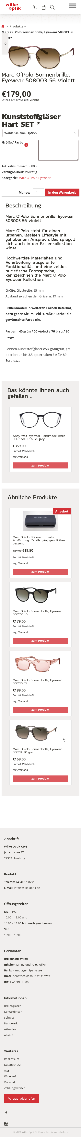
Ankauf (8, 1035)
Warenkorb (43, 7)
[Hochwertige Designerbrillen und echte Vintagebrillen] (13, 7)
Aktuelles (10, 1029)
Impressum (11, 1059)
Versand (34, 99)
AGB (7, 1070)
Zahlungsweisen (15, 1088)
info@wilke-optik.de (27, 888)
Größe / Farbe (12, 142)
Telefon (35, 7)
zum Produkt (40, 465)
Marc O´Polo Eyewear (34, 178)
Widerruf (10, 1076)
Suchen (52, 7)
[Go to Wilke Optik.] (3, 26)
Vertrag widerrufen (21, 1098)
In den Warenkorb (62, 192)
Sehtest (9, 1017)
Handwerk (10, 1023)
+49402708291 (25, 882)
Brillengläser (12, 1006)
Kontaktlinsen (13, 1012)
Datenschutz (12, 1064)
